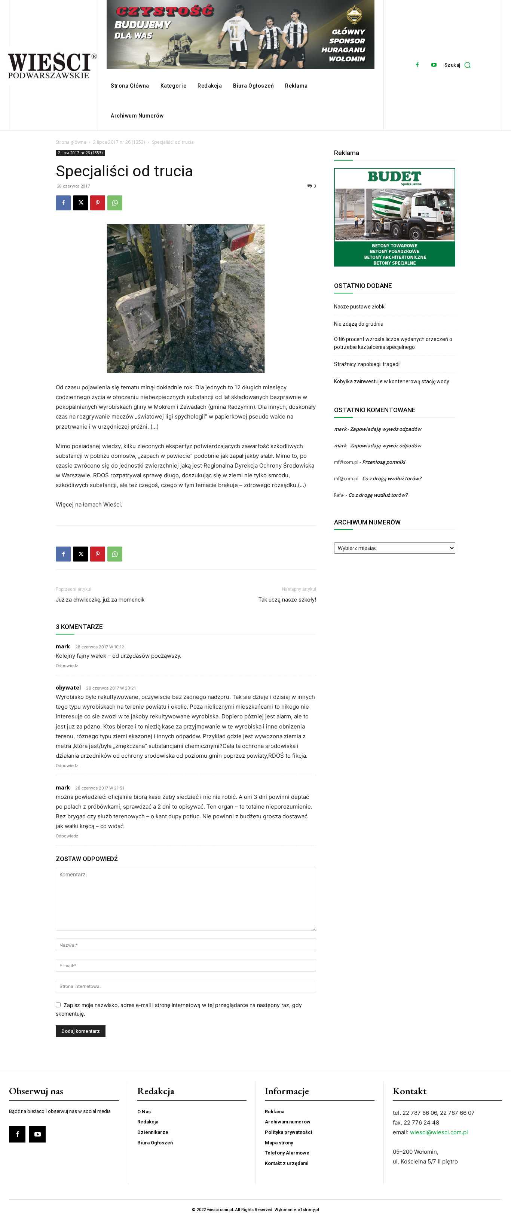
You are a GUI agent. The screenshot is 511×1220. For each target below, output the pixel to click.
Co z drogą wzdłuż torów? (392, 478)
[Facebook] (417, 65)
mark (340, 429)
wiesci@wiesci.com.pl (439, 1132)
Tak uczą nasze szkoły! (287, 599)
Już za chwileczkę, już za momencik (100, 599)
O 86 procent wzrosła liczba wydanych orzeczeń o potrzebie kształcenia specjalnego (393, 343)
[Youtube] (434, 65)
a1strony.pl (308, 1209)
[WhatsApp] (114, 202)
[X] (80, 202)
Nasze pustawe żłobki (360, 307)
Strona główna (71, 142)
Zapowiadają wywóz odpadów (385, 429)
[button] (459, 65)
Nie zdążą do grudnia (358, 324)
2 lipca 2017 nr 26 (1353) (119, 142)
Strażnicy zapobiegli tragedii (367, 364)
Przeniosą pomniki (383, 462)
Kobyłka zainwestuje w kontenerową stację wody (391, 381)
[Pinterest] (97, 202)
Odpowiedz (67, 665)
